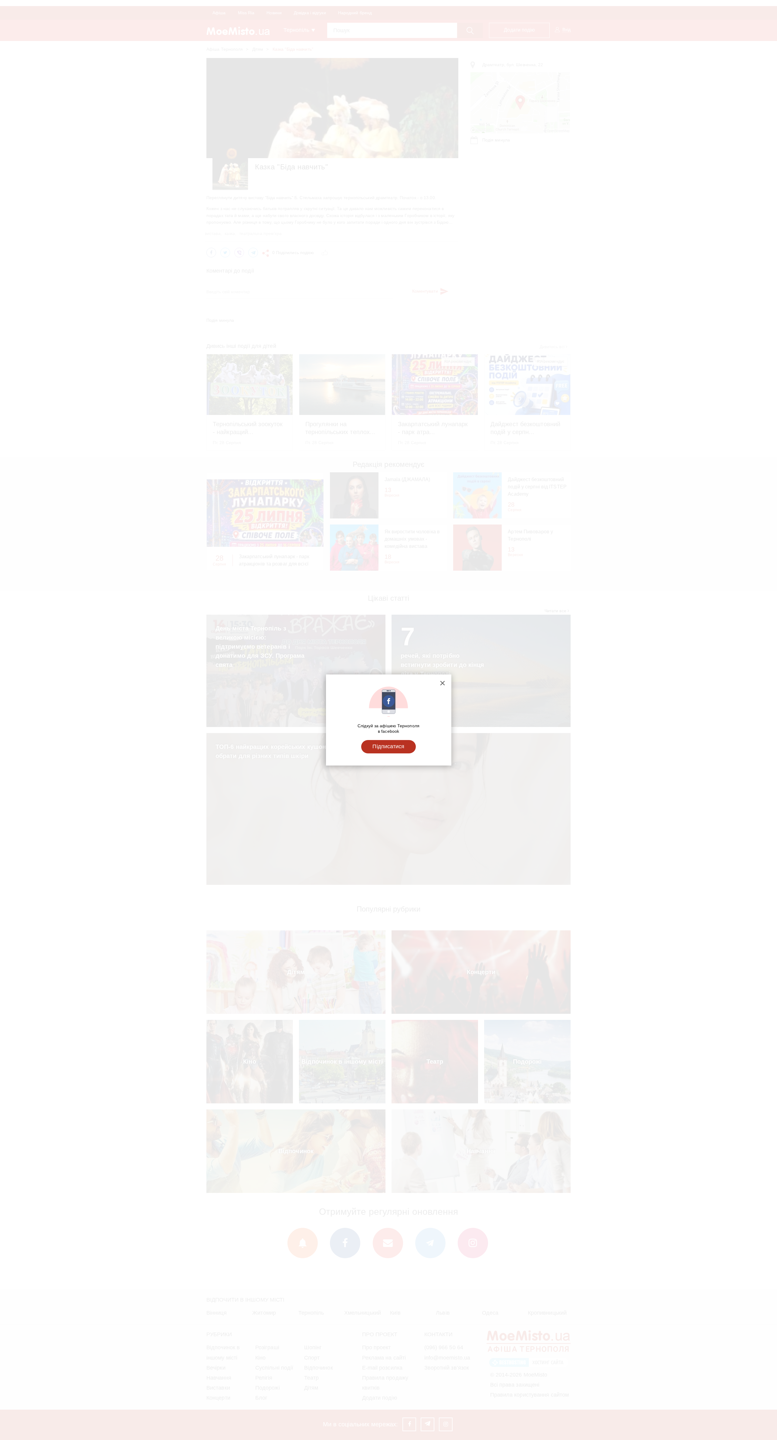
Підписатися (388, 746)
